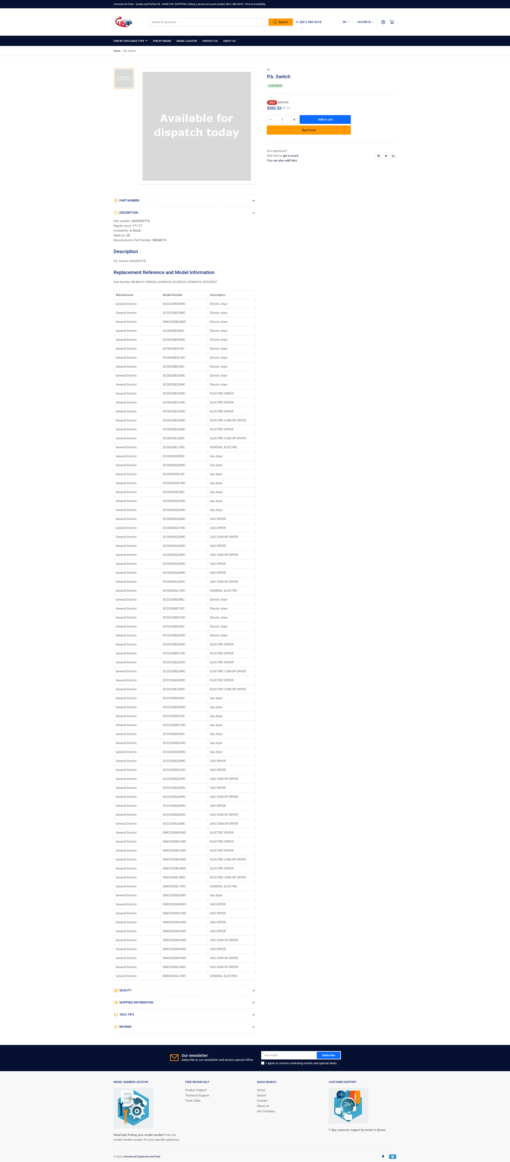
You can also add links (282, 160)
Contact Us (210, 40)
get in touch (291, 156)
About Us (229, 40)
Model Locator (187, 40)
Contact (262, 1100)
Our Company (266, 1111)
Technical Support (197, 1095)
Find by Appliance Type (129, 40)
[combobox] (221, 22)
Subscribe (328, 1055)
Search (283, 22)
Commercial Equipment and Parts (141, 1156)
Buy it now (309, 130)
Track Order (193, 1100)
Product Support (196, 1090)
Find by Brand (162, 40)
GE (268, 69)
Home (117, 50)
